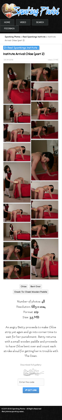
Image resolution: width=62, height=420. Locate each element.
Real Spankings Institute (22, 47)
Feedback (9, 28)
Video (23, 22)
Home (7, 22)
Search (40, 22)
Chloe (23, 286)
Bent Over (36, 286)
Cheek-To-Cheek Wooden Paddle (30, 292)
